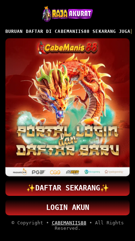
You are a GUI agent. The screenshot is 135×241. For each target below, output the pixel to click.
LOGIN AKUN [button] (67, 207)
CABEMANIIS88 (69, 222)
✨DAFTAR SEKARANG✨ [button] (67, 188)
